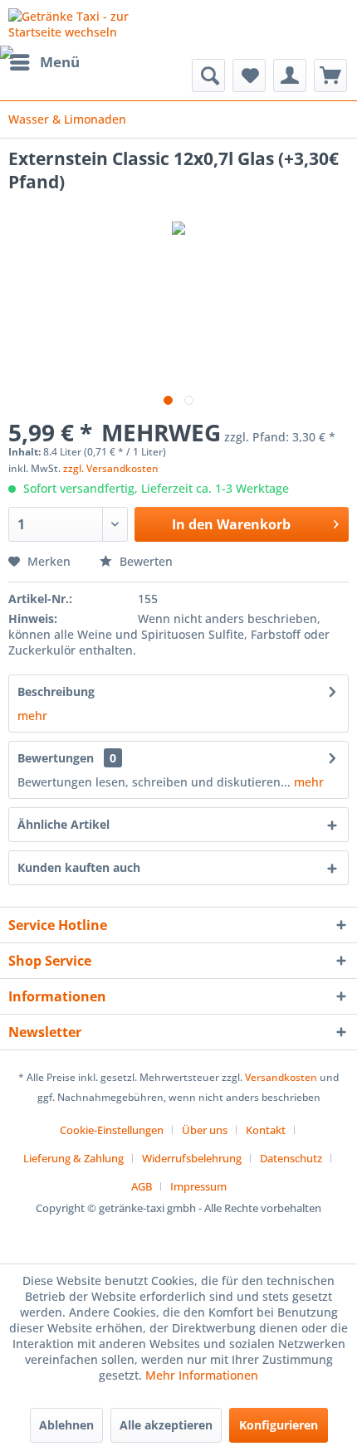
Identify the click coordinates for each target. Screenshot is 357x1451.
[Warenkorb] (330, 75)
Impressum (198, 1186)
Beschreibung (56, 691)
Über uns (204, 1129)
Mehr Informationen (201, 1375)
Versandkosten (281, 1077)
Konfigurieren (278, 1425)
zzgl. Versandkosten (111, 468)
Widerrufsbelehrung (192, 1158)
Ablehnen (66, 1425)
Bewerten (144, 561)
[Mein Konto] (289, 75)
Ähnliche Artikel (63, 824)
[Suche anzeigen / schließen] (208, 75)
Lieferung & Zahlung (73, 1158)
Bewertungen (55, 758)
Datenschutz (291, 1158)
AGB (141, 1186)
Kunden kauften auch (78, 867)
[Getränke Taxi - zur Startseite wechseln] (93, 22)
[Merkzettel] (249, 75)
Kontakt (266, 1129)
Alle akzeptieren (166, 1425)
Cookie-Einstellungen (112, 1129)
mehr (32, 715)
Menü (60, 61)
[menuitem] (44, 62)
